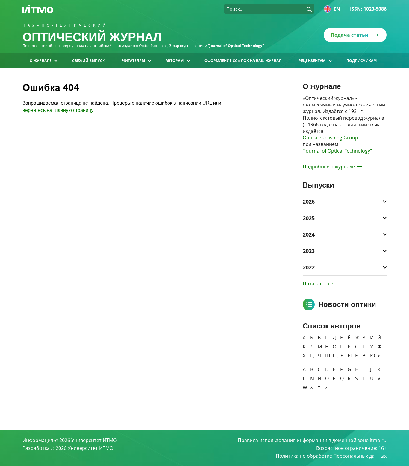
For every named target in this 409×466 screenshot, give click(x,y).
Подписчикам (361, 60)
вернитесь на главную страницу (57, 110)
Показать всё (318, 284)
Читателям (133, 60)
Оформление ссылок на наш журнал (243, 60)
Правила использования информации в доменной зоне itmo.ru (312, 440)
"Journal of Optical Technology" (337, 150)
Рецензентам (312, 60)
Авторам (175, 60)
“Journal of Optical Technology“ (236, 45)
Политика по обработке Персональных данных (331, 456)
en (337, 9)
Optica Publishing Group (330, 137)
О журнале (40, 60)
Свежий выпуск (88, 60)
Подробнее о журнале (329, 167)
